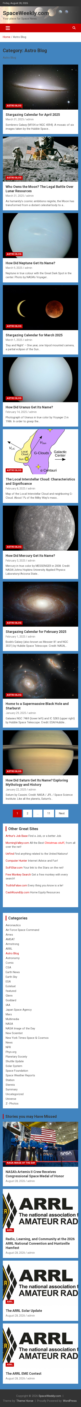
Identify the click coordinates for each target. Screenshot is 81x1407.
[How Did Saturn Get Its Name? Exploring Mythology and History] (40, 752)
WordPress (70, 1400)
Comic (10, 962)
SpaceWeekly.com (26, 13)
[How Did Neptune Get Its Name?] (40, 235)
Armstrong (12, 944)
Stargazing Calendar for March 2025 (34, 335)
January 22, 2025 (16, 789)
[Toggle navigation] (8, 28)
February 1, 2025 (15, 636)
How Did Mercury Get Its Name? (30, 556)
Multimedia (12, 1019)
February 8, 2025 (15, 488)
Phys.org (11, 1052)
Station (10, 1080)
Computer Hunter (16, 860)
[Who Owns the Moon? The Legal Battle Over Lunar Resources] (40, 159)
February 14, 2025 (16, 411)
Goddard (11, 1000)
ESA (8, 981)
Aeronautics (13, 925)
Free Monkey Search (18, 874)
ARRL (9, 948)
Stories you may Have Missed (31, 1116)
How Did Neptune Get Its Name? (30, 263)
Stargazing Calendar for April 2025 (33, 115)
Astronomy (13, 958)
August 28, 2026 (15, 1181)
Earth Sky (11, 977)
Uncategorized (15, 1094)
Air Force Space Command (22, 930)
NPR (8, 1047)
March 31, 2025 (15, 119)
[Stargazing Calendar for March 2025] (40, 307)
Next (62, 813)
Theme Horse (24, 1400)
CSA (8, 967)
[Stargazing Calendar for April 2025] (40, 87)
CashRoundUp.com (17, 892)
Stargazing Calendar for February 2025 (36, 632)
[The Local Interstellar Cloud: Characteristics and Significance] (40, 451)
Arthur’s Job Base (17, 836)
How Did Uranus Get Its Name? (29, 407)
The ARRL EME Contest (23, 1373)
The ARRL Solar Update (24, 1311)
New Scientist (14, 1033)
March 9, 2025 (14, 267)
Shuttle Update (15, 1061)
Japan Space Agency (19, 1009)
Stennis (10, 1084)
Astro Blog (14, 105)
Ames (9, 934)
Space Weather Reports (20, 1075)
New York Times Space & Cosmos (27, 1038)
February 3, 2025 (15, 560)
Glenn (9, 995)
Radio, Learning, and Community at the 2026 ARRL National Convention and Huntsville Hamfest (40, 1243)
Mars (9, 1014)
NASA (9, 1023)
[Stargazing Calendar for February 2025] (40, 604)
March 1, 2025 (14, 339)
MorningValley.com (17, 843)
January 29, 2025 (16, 712)
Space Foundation (17, 1070)
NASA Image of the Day (20, 1028)
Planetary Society (16, 1056)
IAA (8, 1005)
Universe (11, 1099)
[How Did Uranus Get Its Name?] (40, 379)
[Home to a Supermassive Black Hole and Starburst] (40, 676)
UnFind (10, 853)
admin (30, 119)
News (9, 1042)
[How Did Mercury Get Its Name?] (40, 528)
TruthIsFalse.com (16, 885)
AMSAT (10, 939)
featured (11, 991)
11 (48, 813)
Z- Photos (12, 1103)
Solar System (14, 1066)
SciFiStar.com (14, 867)
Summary (12, 1089)
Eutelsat (11, 986)
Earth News (13, 972)
